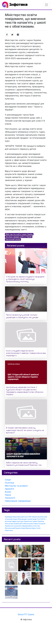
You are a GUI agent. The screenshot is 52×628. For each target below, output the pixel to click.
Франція (29, 528)
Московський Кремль (13, 528)
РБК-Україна (32, 517)
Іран (12, 524)
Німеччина (9, 530)
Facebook (41, 524)
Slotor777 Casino (26, 614)
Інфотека (18, 4)
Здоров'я (9, 488)
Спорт (8, 479)
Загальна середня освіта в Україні (19, 237)
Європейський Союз (20, 517)
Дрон (34, 528)
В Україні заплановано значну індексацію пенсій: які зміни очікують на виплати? (25, 430)
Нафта (35, 524)
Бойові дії (17, 524)
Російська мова (27, 524)
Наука (8, 495)
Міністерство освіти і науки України (19, 234)
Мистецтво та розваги (16, 485)
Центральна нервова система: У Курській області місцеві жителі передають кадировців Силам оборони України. (24, 391)
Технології (10, 498)
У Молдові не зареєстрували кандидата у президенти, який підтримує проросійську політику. (25, 279)
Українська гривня (30, 521)
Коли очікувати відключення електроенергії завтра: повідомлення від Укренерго (26, 353)
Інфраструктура (17, 521)
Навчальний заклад (13, 239)
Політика (9, 482)
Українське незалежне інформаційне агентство (22, 526)
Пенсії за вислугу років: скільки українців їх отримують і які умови (22, 316)
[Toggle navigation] (46, 4)
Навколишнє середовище (18, 501)
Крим (23, 528)
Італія (38, 528)
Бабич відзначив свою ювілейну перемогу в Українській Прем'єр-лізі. (24, 463)
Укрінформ (9, 517)
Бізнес (8, 492)
